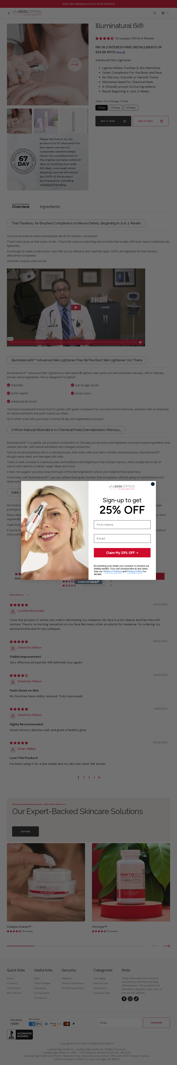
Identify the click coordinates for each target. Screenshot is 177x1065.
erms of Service (113, 571)
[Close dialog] (153, 484)
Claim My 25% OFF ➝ (122, 553)
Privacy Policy (134, 571)
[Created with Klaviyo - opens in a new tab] (88, 582)
